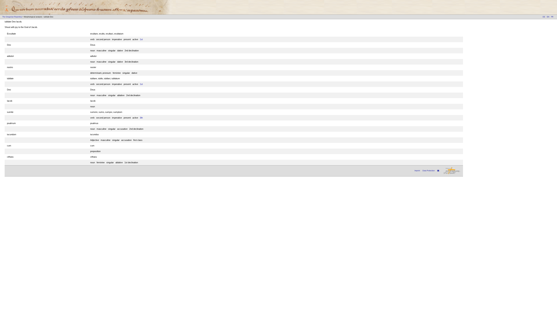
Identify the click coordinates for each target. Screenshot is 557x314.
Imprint (417, 171)
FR (552, 17)
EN (548, 17)
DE (544, 17)
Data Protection (429, 171)
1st (141, 39)
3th (141, 117)
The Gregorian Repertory (12, 17)
